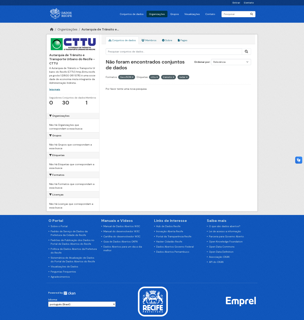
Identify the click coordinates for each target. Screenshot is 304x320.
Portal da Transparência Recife (173, 236)
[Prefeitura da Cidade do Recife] (153, 301)
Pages (183, 40)
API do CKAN (216, 262)
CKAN (69, 293)
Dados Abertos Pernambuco (172, 251)
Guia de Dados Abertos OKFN (120, 241)
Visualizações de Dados (64, 266)
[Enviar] (251, 14)
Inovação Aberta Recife (169, 231)
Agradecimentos (60, 276)
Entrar (236, 2)
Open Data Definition (221, 251)
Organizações (157, 14)
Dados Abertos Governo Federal (175, 246)
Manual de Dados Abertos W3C (121, 226)
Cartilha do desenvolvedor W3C (121, 236)
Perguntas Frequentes (63, 271)
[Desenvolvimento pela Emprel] (241, 301)
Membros (150, 40)
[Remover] (132, 77)
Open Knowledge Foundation (226, 241)
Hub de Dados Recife (168, 226)
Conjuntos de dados (132, 14)
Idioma (52, 299)
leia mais (54, 89)
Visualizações (192, 14)
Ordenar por (202, 62)
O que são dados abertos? (224, 226)
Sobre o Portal (59, 226)
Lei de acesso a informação (225, 231)
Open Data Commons (222, 246)
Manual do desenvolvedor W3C (121, 231)
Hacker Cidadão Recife (169, 241)
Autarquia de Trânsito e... (100, 29)
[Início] (51, 29)
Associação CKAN (219, 256)
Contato (249, 2)
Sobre (168, 40)
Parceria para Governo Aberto (226, 236)
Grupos (174, 14)
